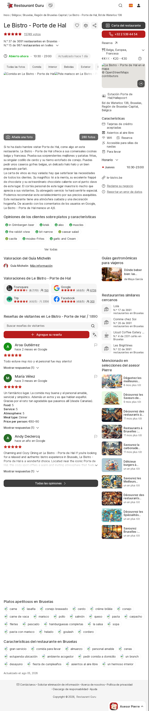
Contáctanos (28, 684)
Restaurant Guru (86, 696)
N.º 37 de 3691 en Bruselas (30, 41)
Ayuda (93, 689)
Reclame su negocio (120, 186)
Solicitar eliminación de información (58, 684)
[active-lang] (131, 5)
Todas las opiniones (48, 483)
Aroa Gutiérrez (27, 345)
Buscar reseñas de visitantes (26, 326)
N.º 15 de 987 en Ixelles (28, 45)
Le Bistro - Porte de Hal (35, 25)
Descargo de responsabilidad (70, 689)
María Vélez (25, 376)
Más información (41, 266)
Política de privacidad (119, 684)
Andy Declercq (27, 436)
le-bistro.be (114, 177)
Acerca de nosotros (93, 684)
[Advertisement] (123, 225)
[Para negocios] (50, 5)
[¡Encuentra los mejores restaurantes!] (25, 5)
